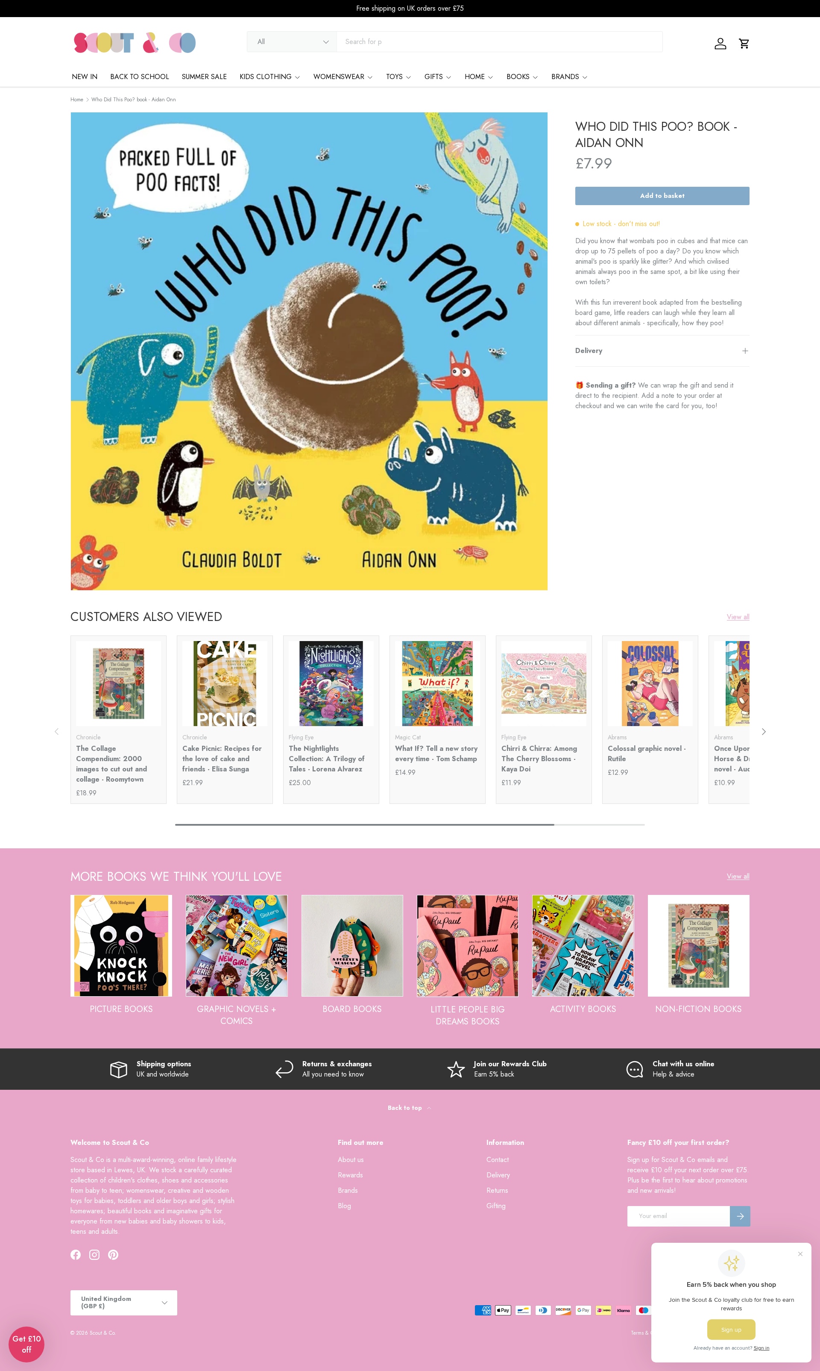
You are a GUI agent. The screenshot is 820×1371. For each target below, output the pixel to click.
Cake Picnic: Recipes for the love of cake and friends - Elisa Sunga (222, 759)
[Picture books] (121, 945)
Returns (497, 1190)
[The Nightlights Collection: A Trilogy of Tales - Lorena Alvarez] (331, 683)
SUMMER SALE (204, 77)
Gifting (496, 1206)
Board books (352, 1009)
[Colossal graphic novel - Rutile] (650, 683)
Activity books (583, 1009)
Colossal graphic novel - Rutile (647, 754)
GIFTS (434, 77)
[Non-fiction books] (698, 945)
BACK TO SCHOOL (139, 77)
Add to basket (662, 195)
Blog (344, 1206)
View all (738, 617)
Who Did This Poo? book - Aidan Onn (133, 99)
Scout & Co (102, 1333)
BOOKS (518, 77)
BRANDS (565, 77)
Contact (497, 1160)
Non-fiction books (698, 1009)
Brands (348, 1190)
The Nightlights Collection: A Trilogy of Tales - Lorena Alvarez (327, 759)
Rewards (350, 1175)
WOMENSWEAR (338, 77)
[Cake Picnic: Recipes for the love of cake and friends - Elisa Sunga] (224, 683)
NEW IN (84, 77)
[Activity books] (583, 945)
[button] (744, 43)
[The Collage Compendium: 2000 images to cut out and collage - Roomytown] (118, 683)
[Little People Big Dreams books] (467, 945)
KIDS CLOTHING (266, 77)
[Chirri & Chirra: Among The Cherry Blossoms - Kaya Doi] (543, 683)
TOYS (394, 77)
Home (76, 99)
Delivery (498, 1175)
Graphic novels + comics (236, 1015)
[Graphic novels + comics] (236, 945)
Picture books (121, 1009)
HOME (475, 77)
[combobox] (455, 42)
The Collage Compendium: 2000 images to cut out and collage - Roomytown (111, 764)
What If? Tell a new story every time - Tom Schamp (436, 754)
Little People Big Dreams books (467, 1015)
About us (351, 1160)
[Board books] (352, 945)
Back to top (406, 1107)
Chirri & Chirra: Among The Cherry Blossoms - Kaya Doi (539, 759)
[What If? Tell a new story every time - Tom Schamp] (437, 683)
